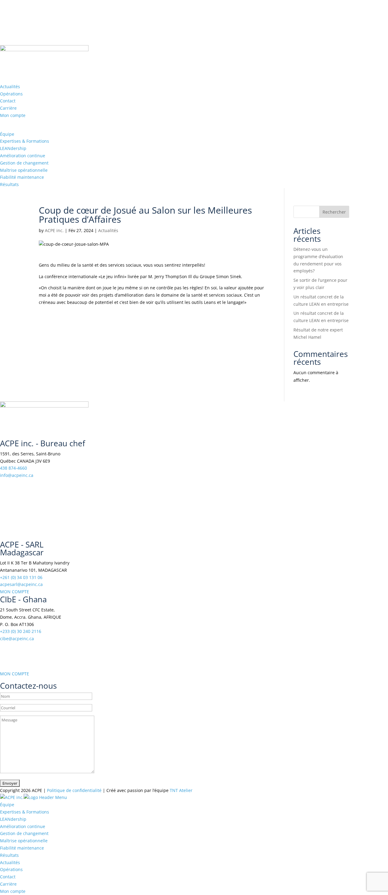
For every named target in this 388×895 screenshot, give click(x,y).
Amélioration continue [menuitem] (22, 826)
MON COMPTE (14, 591)
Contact (7, 101)
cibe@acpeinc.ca (17, 638)
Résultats (9, 184)
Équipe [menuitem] (7, 804)
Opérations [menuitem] (11, 869)
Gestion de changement (24, 163)
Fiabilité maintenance (22, 177)
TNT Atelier (181, 790)
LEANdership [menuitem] (13, 819)
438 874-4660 (13, 468)
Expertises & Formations (24, 141)
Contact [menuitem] (7, 877)
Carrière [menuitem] (8, 884)
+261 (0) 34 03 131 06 (21, 577)
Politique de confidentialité (74, 790)
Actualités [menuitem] (10, 862)
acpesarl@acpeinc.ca (21, 584)
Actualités (10, 86)
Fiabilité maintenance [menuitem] (22, 848)
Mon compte (12, 115)
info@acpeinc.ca (16, 475)
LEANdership (13, 148)
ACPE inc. (54, 230)
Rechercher (334, 212)
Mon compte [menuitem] (12, 891)
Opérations (11, 94)
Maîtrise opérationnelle (24, 170)
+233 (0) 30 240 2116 (20, 631)
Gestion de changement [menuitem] (24, 833)
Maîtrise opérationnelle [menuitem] (24, 840)
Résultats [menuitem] (9, 855)
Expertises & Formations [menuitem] (24, 812)
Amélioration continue (22, 155)
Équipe (7, 134)
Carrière (8, 108)
